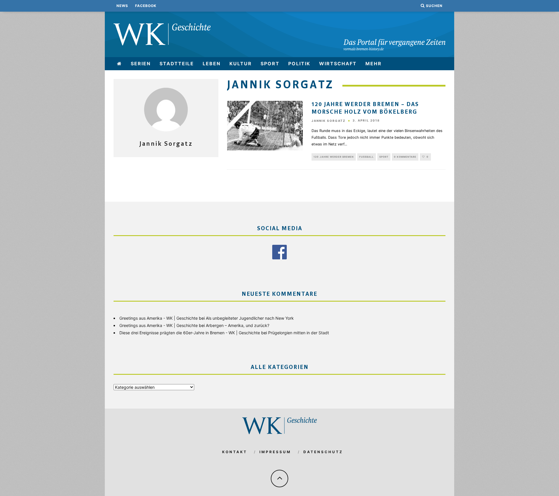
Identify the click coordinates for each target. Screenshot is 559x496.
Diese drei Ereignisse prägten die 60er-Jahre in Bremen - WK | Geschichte (189, 332)
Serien (141, 63)
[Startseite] (119, 63)
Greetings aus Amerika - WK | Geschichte (158, 318)
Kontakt (234, 452)
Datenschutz (323, 452)
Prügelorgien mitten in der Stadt (298, 332)
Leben (212, 63)
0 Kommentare (405, 156)
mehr (373, 63)
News (122, 5)
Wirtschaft (338, 63)
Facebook (145, 5)
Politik (299, 63)
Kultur (240, 63)
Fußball (366, 156)
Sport (270, 63)
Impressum (275, 452)
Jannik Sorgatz (329, 120)
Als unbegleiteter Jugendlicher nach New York (250, 318)
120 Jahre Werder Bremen (334, 156)
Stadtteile (177, 63)
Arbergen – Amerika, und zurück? (237, 325)
